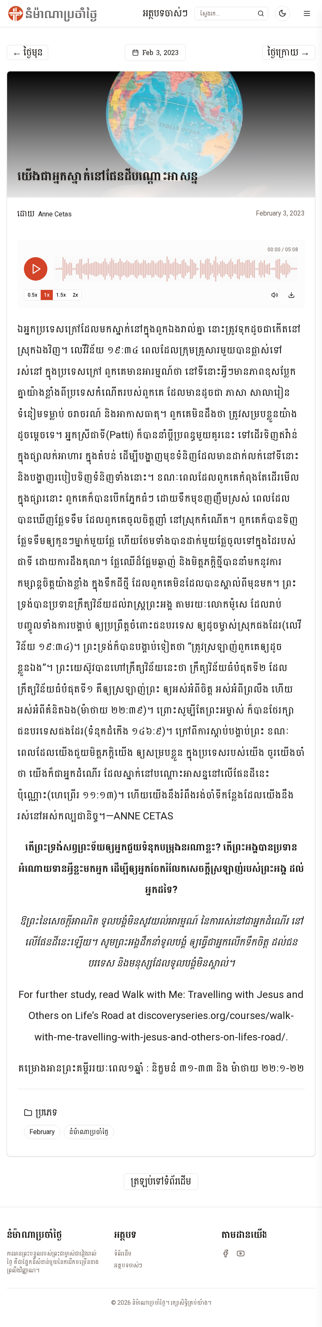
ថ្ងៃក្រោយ (288, 52)
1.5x (61, 295)
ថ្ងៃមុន (27, 52)
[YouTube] (240, 1253)
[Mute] (274, 295)
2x (75, 295)
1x (46, 295)
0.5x (32, 295)
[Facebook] (225, 1253)
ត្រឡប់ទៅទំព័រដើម (161, 1182)
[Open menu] (307, 13)
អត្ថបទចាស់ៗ (165, 14)
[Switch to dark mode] (282, 13)
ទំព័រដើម (123, 1253)
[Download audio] (291, 295)
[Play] (35, 269)
